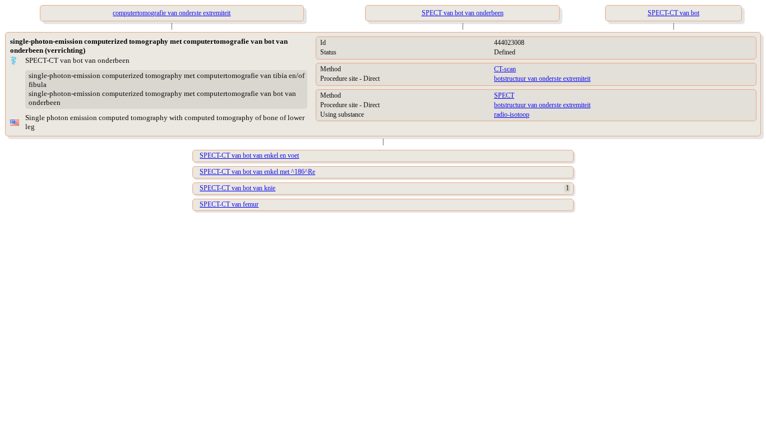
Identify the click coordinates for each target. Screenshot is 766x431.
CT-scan (505, 69)
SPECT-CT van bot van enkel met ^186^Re (257, 172)
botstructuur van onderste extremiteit (542, 78)
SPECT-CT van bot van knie (237, 188)
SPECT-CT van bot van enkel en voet (249, 155)
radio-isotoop (511, 114)
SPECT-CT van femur (229, 204)
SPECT (504, 95)
